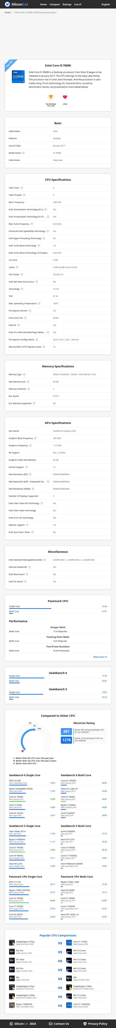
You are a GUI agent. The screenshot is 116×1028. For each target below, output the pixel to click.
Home (43, 4)
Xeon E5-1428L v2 (70, 914)
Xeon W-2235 (15, 863)
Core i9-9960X (16, 855)
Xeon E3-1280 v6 (69, 788)
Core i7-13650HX (81, 1004)
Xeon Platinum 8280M (72, 863)
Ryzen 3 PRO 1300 (70, 881)
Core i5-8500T (68, 813)
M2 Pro (19, 950)
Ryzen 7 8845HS (24, 1004)
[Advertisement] (58, 35)
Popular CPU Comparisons (58, 935)
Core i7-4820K (68, 906)
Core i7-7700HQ (69, 855)
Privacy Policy (97, 1023)
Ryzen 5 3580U (68, 804)
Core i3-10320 (16, 813)
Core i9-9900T (16, 914)
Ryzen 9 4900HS (17, 839)
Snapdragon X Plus (25, 941)
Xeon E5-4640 (68, 890)
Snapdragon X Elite (82, 986)
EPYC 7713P (15, 881)
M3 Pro (19, 968)
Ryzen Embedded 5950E (21, 788)
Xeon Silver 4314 (17, 831)
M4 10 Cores (79, 950)
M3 (75, 977)
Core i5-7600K (16, 796)
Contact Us (61, 1023)
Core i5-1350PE (68, 780)
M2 (17, 977)
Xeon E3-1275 (68, 839)
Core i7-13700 (80, 941)
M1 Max (20, 959)
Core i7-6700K (16, 906)
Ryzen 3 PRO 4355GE (19, 890)
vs (60, 942)
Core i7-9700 (15, 804)
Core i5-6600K (68, 831)
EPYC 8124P (15, 780)
